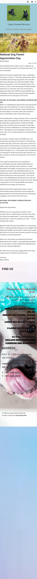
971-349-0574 (13, 372)
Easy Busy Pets (21, 415)
